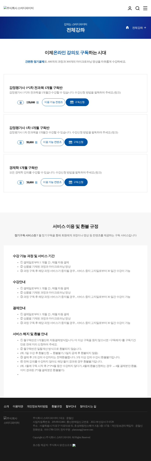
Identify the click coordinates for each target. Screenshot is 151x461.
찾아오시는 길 (88, 406)
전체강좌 (137, 27)
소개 (6, 406)
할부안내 (71, 406)
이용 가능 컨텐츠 (53, 102)
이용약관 (18, 406)
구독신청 (80, 102)
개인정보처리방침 (37, 406)
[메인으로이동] (127, 27)
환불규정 (57, 406)
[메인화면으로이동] (19, 8)
